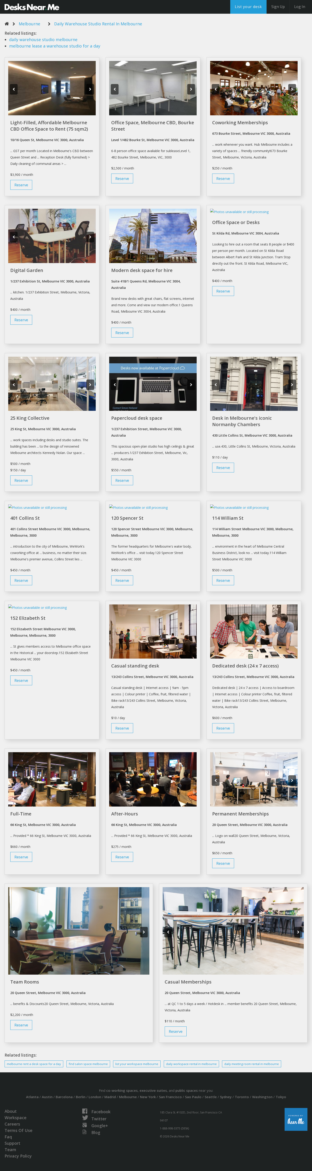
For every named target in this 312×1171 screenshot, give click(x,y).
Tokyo (281, 1097)
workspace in (191, 1064)
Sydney (226, 1097)
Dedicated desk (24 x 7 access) (245, 666)
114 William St (227, 518)
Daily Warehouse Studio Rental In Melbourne (98, 23)
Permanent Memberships (240, 814)
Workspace (15, 1117)
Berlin (80, 1097)
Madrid (110, 1097)
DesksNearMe (32, 6)
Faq (8, 1136)
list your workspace (136, 1064)
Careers (12, 1124)
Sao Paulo (193, 1097)
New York (148, 1097)
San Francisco (170, 1097)
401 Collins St (25, 518)
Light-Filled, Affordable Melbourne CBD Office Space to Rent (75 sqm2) (49, 125)
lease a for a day (54, 46)
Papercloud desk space (136, 418)
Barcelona (64, 1097)
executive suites (153, 1090)
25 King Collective (29, 418)
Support (12, 1143)
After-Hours (124, 814)
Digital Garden (26, 270)
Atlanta (32, 1097)
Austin (47, 1097)
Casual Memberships (188, 982)
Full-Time (20, 814)
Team (10, 1149)
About (11, 1111)
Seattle (211, 1097)
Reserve (21, 184)
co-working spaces (122, 1090)
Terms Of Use (18, 1130)
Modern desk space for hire (141, 270)
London (95, 1097)
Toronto (242, 1097)
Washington (262, 1097)
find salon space (88, 1064)
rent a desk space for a (34, 1064)
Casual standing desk (135, 666)
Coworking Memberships (240, 122)
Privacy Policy (18, 1156)
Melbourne (29, 23)
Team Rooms (24, 982)
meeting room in (251, 1064)
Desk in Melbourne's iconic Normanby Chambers (242, 421)
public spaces (186, 1090)
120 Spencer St (127, 518)
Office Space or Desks (236, 222)
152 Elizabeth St (27, 618)
